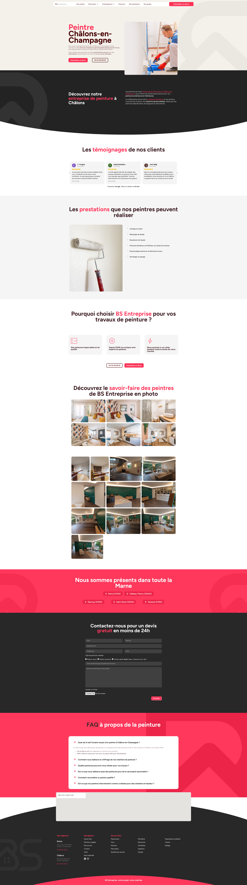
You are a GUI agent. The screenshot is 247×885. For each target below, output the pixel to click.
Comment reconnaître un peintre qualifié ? (96, 777)
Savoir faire (88, 839)
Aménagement (107, 4)
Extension (121, 4)
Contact (87, 849)
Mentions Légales (90, 842)
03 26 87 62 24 (62, 850)
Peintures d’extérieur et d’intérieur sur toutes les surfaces (149, 246)
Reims (59, 841)
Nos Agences (63, 835)
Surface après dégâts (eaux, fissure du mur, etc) (130, 659)
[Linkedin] (85, 859)
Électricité (141, 842)
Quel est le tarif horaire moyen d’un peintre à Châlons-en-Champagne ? (109, 742)
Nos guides (147, 4)
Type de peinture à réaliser (94, 655)
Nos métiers (80, 4)
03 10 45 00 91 (62, 864)
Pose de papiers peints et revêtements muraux (146, 251)
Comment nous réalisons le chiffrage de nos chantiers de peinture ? (107, 759)
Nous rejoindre (89, 855)
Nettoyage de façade (137, 234)
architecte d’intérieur (155, 99)
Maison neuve (92, 659)
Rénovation (92, 4)
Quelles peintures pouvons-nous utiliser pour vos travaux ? (103, 765)
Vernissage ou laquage (137, 257)
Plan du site (88, 845)
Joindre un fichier (91, 689)
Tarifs (86, 852)
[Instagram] (88, 859)
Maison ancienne (105, 659)
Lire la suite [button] (75, 181)
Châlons (60, 855)
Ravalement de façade (137, 240)
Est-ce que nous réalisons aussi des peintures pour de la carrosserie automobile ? (113, 771)
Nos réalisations (134, 4)
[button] (177, 172)
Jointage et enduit (136, 229)
